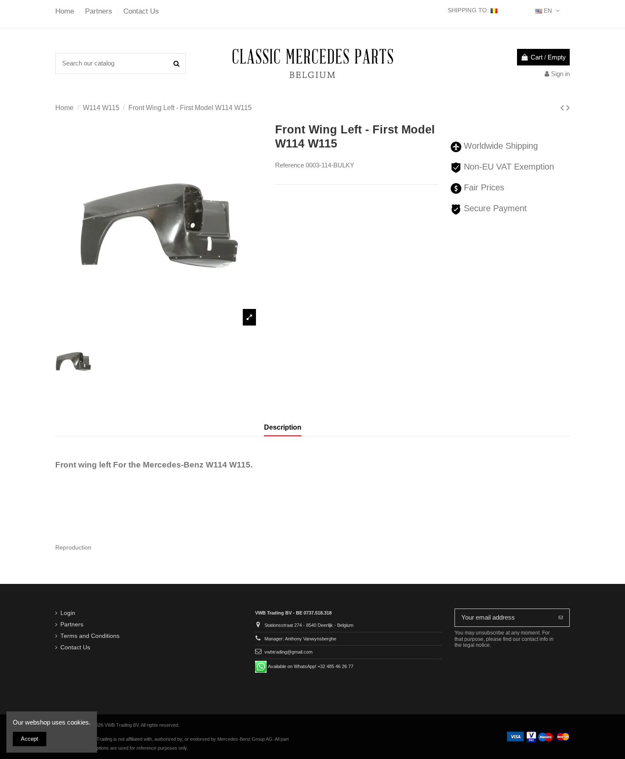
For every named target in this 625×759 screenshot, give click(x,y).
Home (65, 11)
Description (282, 427)
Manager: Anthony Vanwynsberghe (300, 638)
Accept (29, 739)
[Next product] (568, 107)
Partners (99, 11)
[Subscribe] (560, 617)
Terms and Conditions (89, 636)
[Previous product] (563, 107)
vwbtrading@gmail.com (288, 651)
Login (67, 613)
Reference (289, 165)
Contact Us (141, 11)
